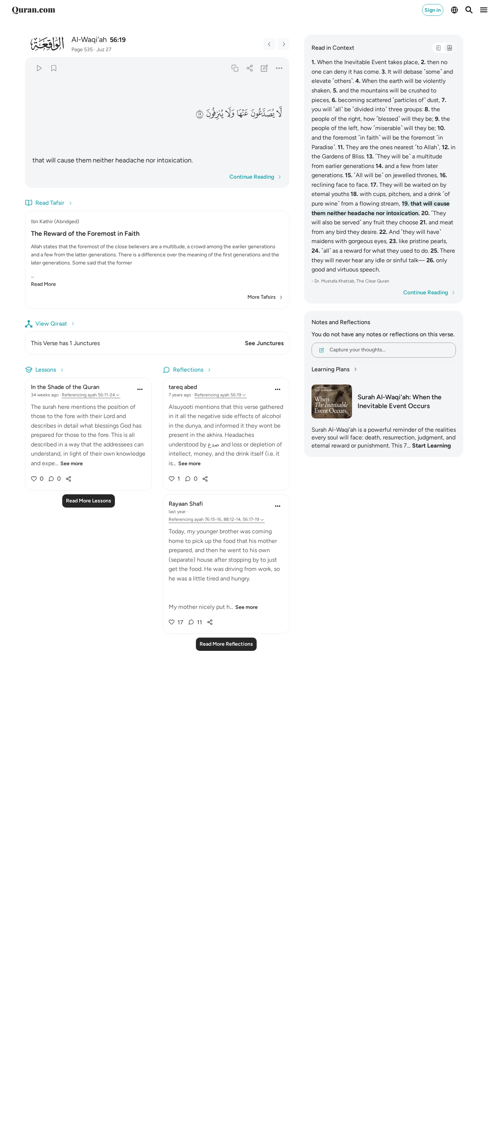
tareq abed (183, 386)
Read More (43, 284)
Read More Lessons (88, 501)
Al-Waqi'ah (89, 39)
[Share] (249, 68)
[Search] (469, 10)
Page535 (82, 49)
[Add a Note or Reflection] (264, 68)
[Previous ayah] (269, 44)
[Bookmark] (53, 68)
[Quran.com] (33, 10)
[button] (279, 113)
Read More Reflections (226, 644)
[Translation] (449, 48)
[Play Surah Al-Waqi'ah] (38, 68)
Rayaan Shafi (186, 503)
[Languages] (454, 10)
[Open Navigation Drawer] (483, 10)
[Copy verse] (234, 68)
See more (71, 463)
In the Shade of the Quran (65, 386)
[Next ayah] (283, 44)
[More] (279, 68)
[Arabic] (438, 48)
